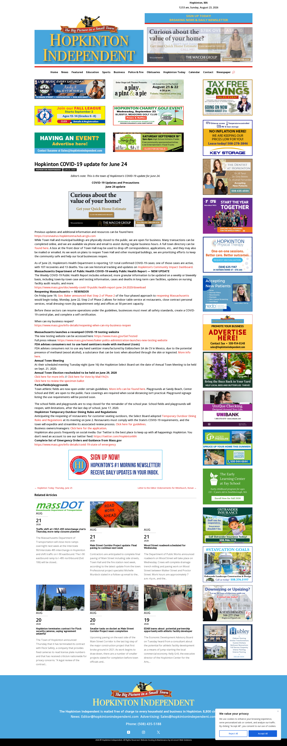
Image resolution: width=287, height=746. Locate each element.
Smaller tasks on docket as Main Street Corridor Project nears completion (112, 630)
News (64, 72)
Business (119, 72)
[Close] (278, 711)
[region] (248, 724)
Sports (106, 72)
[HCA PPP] (152, 90)
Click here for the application (88, 428)
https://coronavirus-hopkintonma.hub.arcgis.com (65, 236)
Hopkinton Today (174, 72)
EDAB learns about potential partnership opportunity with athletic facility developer (168, 630)
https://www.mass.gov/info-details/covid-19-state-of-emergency (75, 444)
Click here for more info (49, 376)
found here (41, 248)
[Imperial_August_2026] (227, 98)
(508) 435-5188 (149, 723)
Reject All (233, 733)
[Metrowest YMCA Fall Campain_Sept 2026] (227, 217)
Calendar (194, 72)
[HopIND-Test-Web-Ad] (115, 466)
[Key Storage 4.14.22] (227, 139)
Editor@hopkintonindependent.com (110, 716)
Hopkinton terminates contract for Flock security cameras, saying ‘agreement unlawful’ (58, 631)
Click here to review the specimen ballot (59, 381)
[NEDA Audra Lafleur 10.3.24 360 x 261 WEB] (227, 295)
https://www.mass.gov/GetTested (115, 336)
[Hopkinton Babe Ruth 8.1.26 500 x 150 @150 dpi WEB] (74, 117)
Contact (208, 72)
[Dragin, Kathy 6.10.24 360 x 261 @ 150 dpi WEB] (227, 604)
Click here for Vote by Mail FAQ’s (88, 376)
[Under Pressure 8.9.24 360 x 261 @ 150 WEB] (227, 449)
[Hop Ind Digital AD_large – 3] (227, 643)
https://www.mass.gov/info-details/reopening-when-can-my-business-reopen (83, 325)
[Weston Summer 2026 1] (227, 371)
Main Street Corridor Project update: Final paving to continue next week (113, 547)
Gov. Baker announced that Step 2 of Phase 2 (86, 295)
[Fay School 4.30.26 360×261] (227, 488)
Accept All (263, 733)
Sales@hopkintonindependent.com (188, 716)
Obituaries (153, 72)
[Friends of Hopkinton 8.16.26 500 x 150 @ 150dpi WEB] (152, 144)
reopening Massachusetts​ (173, 295)
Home (54, 72)
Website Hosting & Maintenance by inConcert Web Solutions (166, 740)
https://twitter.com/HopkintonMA (115, 436)
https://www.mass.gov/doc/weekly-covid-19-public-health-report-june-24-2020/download (90, 287)
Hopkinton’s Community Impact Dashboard (165, 267)
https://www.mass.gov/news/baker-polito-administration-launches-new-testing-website (112, 340)
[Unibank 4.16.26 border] (227, 410)
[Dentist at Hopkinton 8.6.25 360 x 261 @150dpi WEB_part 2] (227, 178)
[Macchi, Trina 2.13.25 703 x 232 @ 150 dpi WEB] (199, 46)
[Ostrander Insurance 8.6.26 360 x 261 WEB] (227, 526)
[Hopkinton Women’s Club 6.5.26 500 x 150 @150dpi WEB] (152, 117)
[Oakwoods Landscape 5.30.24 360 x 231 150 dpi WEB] (227, 565)
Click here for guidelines (131, 424)
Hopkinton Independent (48, 169)
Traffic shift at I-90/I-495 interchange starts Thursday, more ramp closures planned (61, 530)
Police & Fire (136, 72)
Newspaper (224, 72)
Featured (77, 72)
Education (92, 72)
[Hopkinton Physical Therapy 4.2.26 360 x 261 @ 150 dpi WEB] (227, 256)
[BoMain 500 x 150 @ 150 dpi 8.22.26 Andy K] (74, 90)
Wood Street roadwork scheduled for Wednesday (165, 547)
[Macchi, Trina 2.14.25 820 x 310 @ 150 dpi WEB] (115, 210)
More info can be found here (127, 389)
